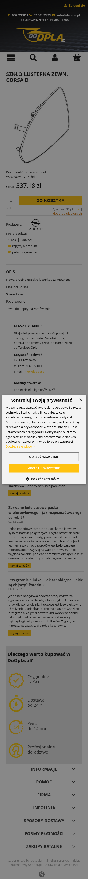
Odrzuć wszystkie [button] (44, 457)
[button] (44, 479)
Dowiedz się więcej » (20, 446)
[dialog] (44, 439)
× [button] (80, 400)
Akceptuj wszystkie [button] (44, 468)
